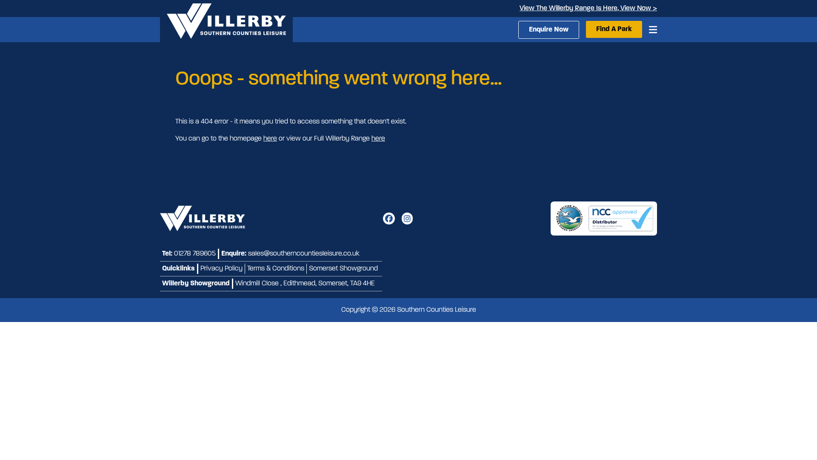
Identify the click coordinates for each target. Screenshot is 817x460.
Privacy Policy (221, 268)
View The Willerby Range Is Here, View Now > (588, 8)
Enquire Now (548, 29)
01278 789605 (195, 253)
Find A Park (614, 29)
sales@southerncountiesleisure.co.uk (304, 253)
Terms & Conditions (275, 268)
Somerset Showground (343, 268)
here (270, 138)
